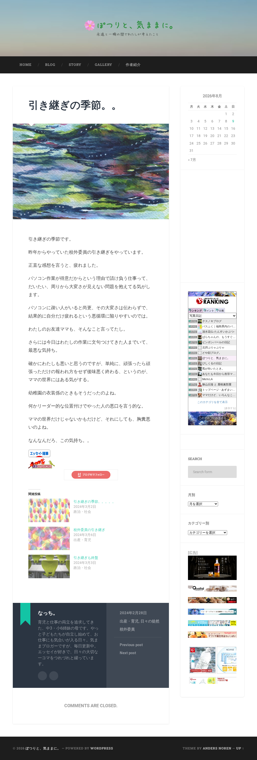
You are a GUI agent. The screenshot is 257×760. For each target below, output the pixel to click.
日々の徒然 (150, 621)
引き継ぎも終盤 (86, 558)
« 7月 (192, 160)
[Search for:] (212, 472)
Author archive (42, 675)
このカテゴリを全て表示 (212, 402)
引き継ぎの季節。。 (75, 104)
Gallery (103, 64)
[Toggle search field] (235, 64)
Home (26, 64)
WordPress (101, 748)
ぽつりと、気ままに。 (43, 748)
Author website (53, 675)
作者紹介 (133, 64)
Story (75, 64)
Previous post (131, 645)
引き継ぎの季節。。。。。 (95, 502)
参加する (230, 408)
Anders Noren (217, 748)
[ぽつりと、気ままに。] (128, 28)
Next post (128, 653)
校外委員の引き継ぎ (89, 530)
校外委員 (127, 629)
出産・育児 (129, 621)
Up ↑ (240, 748)
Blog (50, 64)
